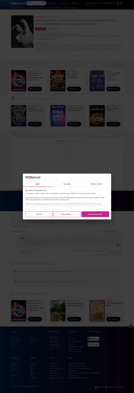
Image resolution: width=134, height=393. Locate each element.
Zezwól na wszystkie (95, 214)
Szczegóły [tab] (67, 184)
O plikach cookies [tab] (96, 184)
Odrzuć (38, 214)
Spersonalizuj (66, 214)
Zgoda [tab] (37, 184)
